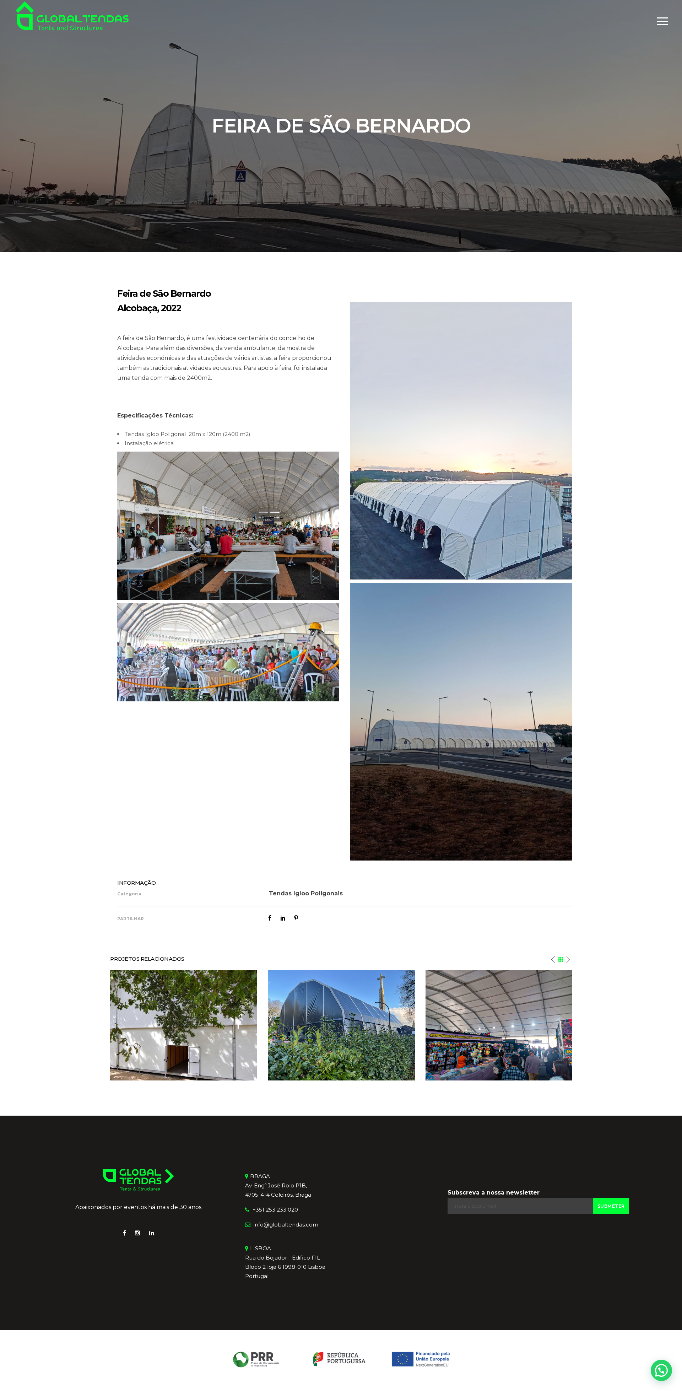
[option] (183, 1025)
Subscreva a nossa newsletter (494, 1192)
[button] (661, 1370)
